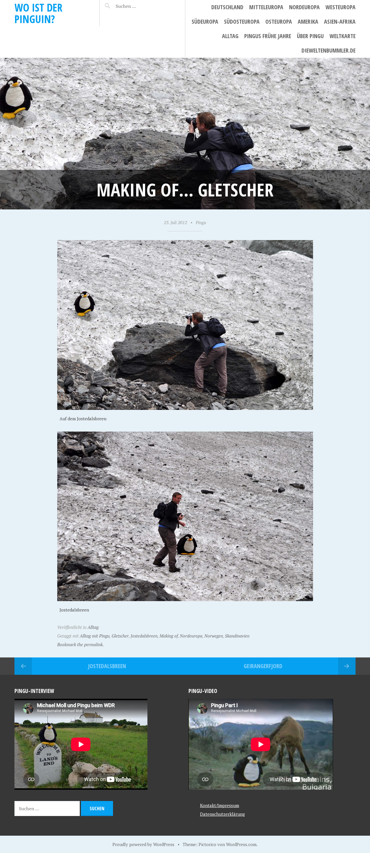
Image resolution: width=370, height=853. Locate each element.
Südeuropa (205, 21)
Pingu (201, 222)
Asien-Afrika (340, 21)
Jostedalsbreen (144, 636)
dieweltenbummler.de (328, 50)
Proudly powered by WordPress (143, 844)
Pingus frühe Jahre (267, 36)
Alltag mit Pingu (95, 636)
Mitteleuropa (266, 7)
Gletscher (120, 636)
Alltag (230, 36)
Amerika (308, 21)
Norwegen (213, 636)
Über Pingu (310, 36)
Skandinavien (237, 636)
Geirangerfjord (263, 666)
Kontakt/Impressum (219, 805)
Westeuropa (340, 7)
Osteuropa (278, 21)
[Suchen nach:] (139, 6)
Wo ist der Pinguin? (38, 13)
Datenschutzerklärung (222, 814)
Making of (169, 636)
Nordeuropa (304, 7)
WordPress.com (241, 844)
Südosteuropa (242, 21)
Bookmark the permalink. (80, 644)
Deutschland (227, 7)
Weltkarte (343, 36)
